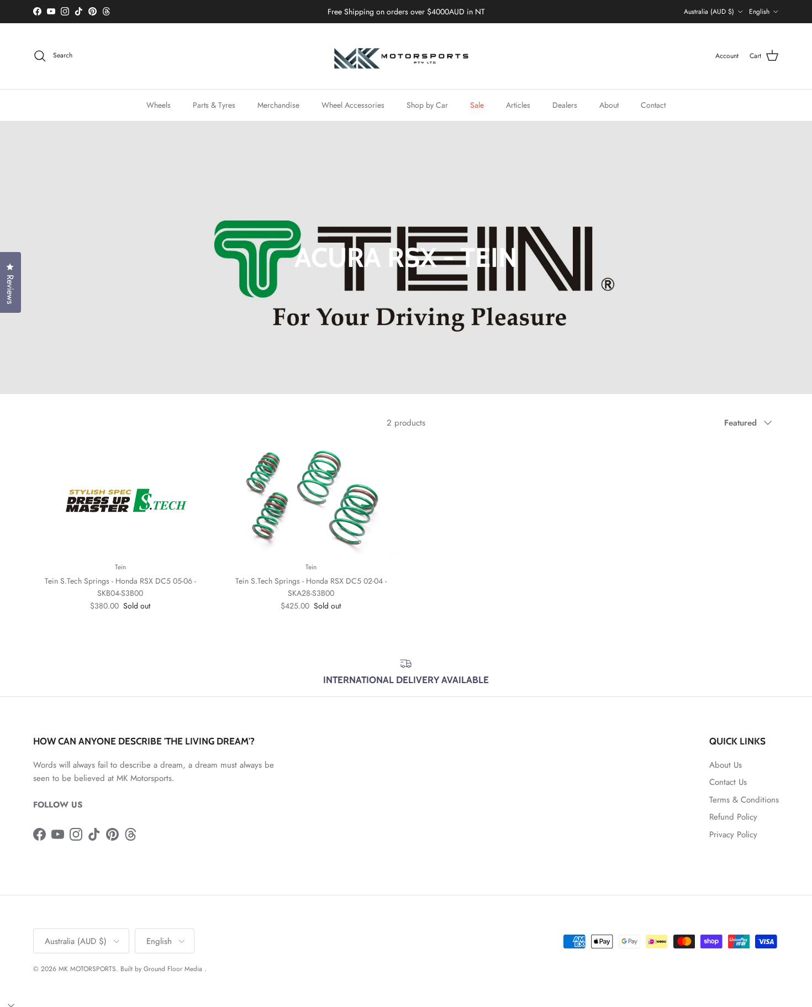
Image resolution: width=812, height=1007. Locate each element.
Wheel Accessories (352, 104)
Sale (477, 104)
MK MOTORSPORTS (87, 969)
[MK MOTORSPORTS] (406, 56)
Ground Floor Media (173, 969)
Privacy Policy (733, 834)
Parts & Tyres (214, 104)
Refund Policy (733, 817)
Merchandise (278, 104)
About (609, 104)
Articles (518, 104)
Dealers (564, 104)
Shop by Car (427, 104)
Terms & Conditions (744, 800)
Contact (653, 104)
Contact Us (728, 782)
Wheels (158, 104)
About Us (725, 765)
